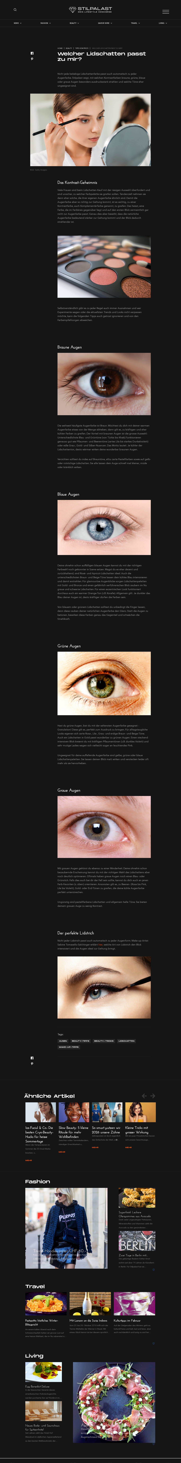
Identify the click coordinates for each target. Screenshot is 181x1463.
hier (100, 944)
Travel (134, 23)
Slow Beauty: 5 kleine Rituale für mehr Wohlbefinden (73, 1131)
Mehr (28, 1161)
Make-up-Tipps (69, 1047)
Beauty (73, 23)
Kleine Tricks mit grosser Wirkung (136, 1129)
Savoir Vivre (103, 23)
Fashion (44, 23)
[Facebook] (32, 53)
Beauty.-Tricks (104, 1041)
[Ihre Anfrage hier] (15, 9)
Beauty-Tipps (80, 1041)
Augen (63, 1041)
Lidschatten (126, 1041)
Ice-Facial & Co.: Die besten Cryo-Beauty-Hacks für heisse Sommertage (39, 1133)
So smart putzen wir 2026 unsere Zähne (106, 1129)
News (16, 23)
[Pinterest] (32, 59)
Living (161, 23)
